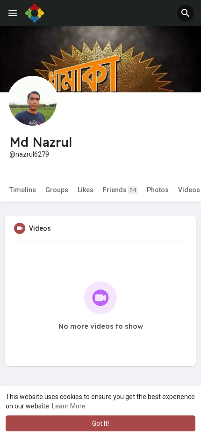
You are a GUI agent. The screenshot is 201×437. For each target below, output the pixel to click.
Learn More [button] (69, 406)
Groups (56, 190)
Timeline (22, 190)
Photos (158, 190)
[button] (185, 13)
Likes (85, 190)
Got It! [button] (100, 423)
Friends (119, 190)
